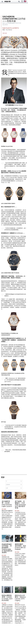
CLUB (22, 2)
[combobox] (14, 481)
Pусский (12, 28)
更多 (3, 477)
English (4, 28)
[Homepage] (7, 1)
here (22, 338)
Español (8, 28)
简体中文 (17, 28)
